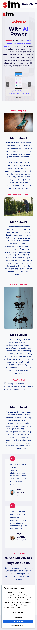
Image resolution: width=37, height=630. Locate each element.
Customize (18, 612)
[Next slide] (29, 84)
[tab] (16, 97)
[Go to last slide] (7, 84)
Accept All (18, 621)
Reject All (18, 617)
